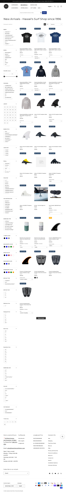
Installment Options (53, 462)
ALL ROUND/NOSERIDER (38, 443)
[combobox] (30, 12)
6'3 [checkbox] (10, 112)
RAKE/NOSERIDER (37, 440)
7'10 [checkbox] (10, 117)
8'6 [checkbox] (15, 117)
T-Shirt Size (36, 56)
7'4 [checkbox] (4, 117)
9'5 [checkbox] (12, 120)
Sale (49, 438)
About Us (50, 455)
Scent (21, 245)
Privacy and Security (53, 450)
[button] (15, 4)
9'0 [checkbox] (4, 120)
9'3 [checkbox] (10, 120)
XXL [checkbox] (4, 424)
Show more (41, 318)
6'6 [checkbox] (15, 112)
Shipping (50, 440)
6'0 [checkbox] (15, 109)
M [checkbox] (7, 421)
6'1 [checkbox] (4, 112)
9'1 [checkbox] (7, 120)
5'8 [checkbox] (4, 109)
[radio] (35, 277)
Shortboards (21, 438)
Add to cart (26, 45)
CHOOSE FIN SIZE (51, 119)
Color (20, 311)
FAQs (49, 448)
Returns (50, 445)
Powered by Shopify (19, 490)
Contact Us (50, 458)
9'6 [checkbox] (15, 120)
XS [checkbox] (15, 421)
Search (44, 12)
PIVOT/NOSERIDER (37, 438)
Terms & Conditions (52, 453)
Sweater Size (36, 88)
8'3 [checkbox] (12, 117)
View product (40, 45)
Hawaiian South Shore (11, 490)
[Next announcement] (62, 1)
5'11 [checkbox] (12, 109)
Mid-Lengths (21, 440)
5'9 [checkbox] (7, 109)
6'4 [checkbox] (12, 112)
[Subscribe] (27, 473)
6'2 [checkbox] (7, 112)
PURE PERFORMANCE (38, 445)
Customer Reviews (52, 465)
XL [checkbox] (12, 421)
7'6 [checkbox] (7, 117)
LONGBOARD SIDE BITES (39, 448)
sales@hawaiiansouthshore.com (16, 448)
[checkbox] (4, 238)
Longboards (21, 443)
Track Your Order (52, 443)
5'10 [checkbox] (10, 109)
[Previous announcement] (4, 1)
